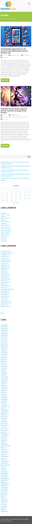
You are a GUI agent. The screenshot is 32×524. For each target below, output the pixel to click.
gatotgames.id (4, 416)
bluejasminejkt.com (5, 268)
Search (28, 156)
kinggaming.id (4, 480)
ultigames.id (3, 497)
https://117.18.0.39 (5, 218)
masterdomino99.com (6, 230)
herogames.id (4, 345)
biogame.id (3, 408)
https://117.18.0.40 (5, 235)
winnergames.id (4, 378)
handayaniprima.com (6, 260)
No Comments (5, 57)
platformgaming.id (5, 478)
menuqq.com (4, 240)
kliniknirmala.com (5, 291)
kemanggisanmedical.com (7, 289)
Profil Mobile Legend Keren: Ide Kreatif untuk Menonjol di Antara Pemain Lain (14, 51)
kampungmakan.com (6, 261)
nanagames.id (4, 459)
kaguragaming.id (5, 473)
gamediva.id (3, 361)
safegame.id (4, 390)
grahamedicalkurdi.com (6, 303)
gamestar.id (3, 364)
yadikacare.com (4, 298)
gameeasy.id (4, 503)
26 (24, 198)
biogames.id (4, 394)
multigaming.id (4, 487)
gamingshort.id (4, 423)
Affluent (26, 519)
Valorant (25, 117)
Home (2, 18)
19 (24, 195)
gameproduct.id (4, 430)
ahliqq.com (3, 216)
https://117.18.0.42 (5, 221)
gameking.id (3, 504)
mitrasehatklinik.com (6, 285)
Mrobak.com (4, 270)
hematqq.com (4, 237)
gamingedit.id (4, 421)
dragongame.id (4, 511)
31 (16, 200)
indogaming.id (4, 328)
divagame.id (3, 371)
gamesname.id (4, 494)
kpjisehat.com (4, 284)
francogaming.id (4, 425)
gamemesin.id (4, 358)
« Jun (14, 202)
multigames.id (4, 499)
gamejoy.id (3, 466)
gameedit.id (3, 432)
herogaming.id (4, 325)
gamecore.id (4, 356)
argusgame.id (4, 385)
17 (16, 195)
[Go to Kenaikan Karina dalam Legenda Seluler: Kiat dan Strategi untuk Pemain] (16, 96)
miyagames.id (4, 415)
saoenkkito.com (4, 258)
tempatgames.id (5, 399)
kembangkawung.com (6, 279)
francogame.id (4, 435)
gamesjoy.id (4, 447)
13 (29, 193)
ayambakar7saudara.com (7, 253)
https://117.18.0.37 (5, 232)
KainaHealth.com (5, 294)
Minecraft (14, 117)
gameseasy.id (4, 490)
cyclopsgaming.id (5, 461)
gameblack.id (4, 437)
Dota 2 (4, 117)
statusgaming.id (4, 489)
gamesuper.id (4, 363)
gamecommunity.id (5, 465)
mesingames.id (4, 347)
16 (11, 195)
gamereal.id (3, 427)
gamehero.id (4, 359)
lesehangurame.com (6, 251)
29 (7, 200)
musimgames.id (4, 352)
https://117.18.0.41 (5, 225)
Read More (5, 80)
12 (24, 193)
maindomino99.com (5, 227)
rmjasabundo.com (5, 275)
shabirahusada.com (5, 296)
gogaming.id (4, 482)
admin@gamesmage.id (15, 55)
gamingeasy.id (4, 471)
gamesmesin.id (4, 338)
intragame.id (4, 402)
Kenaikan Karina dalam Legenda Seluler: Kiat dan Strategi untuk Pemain (14, 111)
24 (16, 198)
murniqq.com (4, 239)
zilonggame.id (4, 382)
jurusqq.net (3, 220)
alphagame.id (4, 440)
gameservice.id (4, 428)
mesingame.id (4, 368)
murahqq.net (4, 223)
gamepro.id (3, 508)
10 (16, 193)
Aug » (17, 202)
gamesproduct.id (5, 413)
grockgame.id (4, 387)
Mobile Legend (26, 55)
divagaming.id (4, 326)
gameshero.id (4, 337)
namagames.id (4, 354)
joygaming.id (4, 458)
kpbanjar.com (4, 287)
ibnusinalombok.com (6, 301)
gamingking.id (4, 477)
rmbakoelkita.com (5, 265)
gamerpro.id (4, 470)
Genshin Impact (9, 117)
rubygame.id (4, 383)
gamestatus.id (4, 506)
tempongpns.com (5, 254)
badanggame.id (4, 444)
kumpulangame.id (5, 409)
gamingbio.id (4, 392)
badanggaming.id (5, 433)
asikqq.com (3, 213)
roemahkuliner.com (5, 256)
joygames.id (4, 449)
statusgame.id (4, 335)
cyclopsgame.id (4, 463)
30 (11, 200)
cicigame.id (3, 442)
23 (11, 198)
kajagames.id (4, 454)
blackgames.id (4, 418)
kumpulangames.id (5, 406)
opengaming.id (4, 377)
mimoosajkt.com (5, 277)
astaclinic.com (4, 299)
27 (29, 198)
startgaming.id (4, 333)
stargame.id (3, 375)
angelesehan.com (5, 266)
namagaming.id (4, 330)
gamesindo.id (4, 340)
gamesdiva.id (4, 342)
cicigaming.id (4, 420)
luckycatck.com (4, 263)
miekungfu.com (4, 272)
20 (29, 195)
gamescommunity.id (5, 446)
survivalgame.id (4, 389)
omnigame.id (4, 404)
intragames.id (4, 396)
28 (3, 200)
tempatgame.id (4, 411)
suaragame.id (4, 401)
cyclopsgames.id (5, 451)
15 (7, 195)
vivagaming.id (4, 332)
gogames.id (3, 496)
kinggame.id (3, 509)
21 (3, 198)
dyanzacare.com (5, 304)
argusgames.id (4, 380)
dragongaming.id (5, 484)
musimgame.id (4, 366)
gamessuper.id (4, 344)
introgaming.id (4, 397)
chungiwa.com (4, 280)
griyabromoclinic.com (6, 306)
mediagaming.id (4, 456)
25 (20, 198)
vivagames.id (4, 351)
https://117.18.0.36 (5, 215)
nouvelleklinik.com (5, 292)
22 (7, 198)
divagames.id (4, 349)
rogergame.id (4, 439)
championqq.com (5, 234)
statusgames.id (4, 501)
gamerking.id (4, 468)
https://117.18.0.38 (5, 228)
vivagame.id (3, 370)
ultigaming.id (4, 485)
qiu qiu (2, 313)
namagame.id (4, 373)
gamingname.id (4, 475)
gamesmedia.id (4, 452)
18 (20, 195)
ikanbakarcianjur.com (6, 282)
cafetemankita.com (5, 273)
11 (20, 193)
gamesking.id (4, 492)
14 (3, 195)
